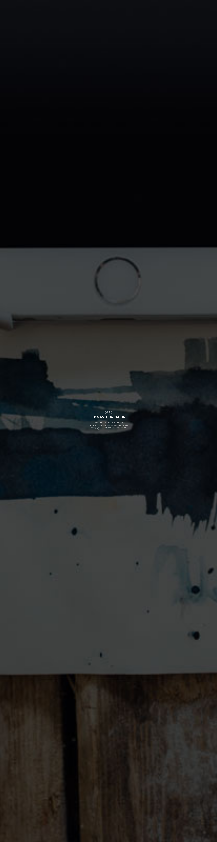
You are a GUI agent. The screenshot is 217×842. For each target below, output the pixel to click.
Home (115, 1)
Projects (124, 1)
